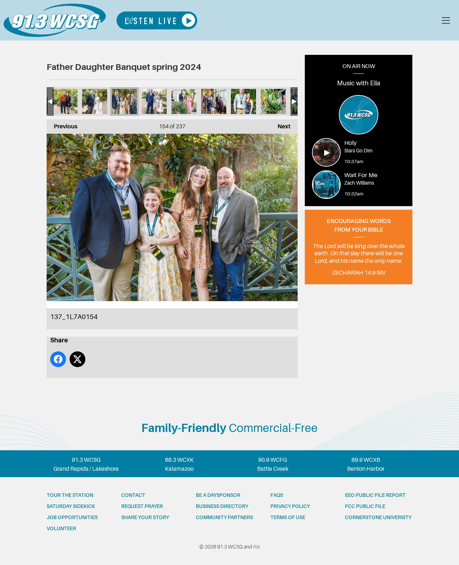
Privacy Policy (290, 506)
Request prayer (142, 506)
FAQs (276, 495)
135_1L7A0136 (64, 101)
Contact (133, 495)
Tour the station (70, 495)
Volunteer (61, 528)
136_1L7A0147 (94, 101)
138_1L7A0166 (154, 101)
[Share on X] (77, 359)
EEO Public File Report (375, 495)
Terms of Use (287, 517)
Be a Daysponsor (218, 495)
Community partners (224, 517)
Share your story (145, 517)
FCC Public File (365, 506)
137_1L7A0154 (124, 101)
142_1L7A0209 (273, 101)
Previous (62, 126)
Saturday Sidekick (71, 506)
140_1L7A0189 (213, 101)
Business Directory (222, 506)
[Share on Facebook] (58, 359)
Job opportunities (72, 517)
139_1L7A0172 (184, 101)
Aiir (256, 547)
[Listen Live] (157, 20)
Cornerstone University (378, 517)
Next (280, 126)
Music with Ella (358, 83)
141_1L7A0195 (243, 101)
